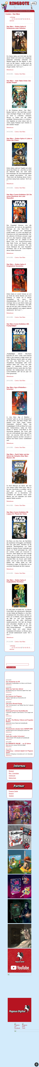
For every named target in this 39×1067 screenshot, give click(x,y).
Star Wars (22, 74)
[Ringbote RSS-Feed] (24, 1028)
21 (29, 19)
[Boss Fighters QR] (19, 824)
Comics (17, 74)
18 (23, 19)
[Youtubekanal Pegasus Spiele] (19, 972)
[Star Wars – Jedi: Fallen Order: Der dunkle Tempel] (19, 96)
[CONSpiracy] (19, 975)
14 (16, 19)
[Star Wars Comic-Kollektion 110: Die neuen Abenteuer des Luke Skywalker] (19, 211)
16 (20, 19)
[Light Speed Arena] (19, 898)
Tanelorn (11, 796)
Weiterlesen (10, 70)
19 (25, 19)
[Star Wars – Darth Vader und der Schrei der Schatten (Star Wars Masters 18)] (19, 472)
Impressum (12, 775)
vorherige (12, 17)
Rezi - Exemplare (14, 773)
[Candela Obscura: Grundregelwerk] (19, 947)
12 (12, 19)
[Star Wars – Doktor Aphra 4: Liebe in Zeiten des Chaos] (19, 154)
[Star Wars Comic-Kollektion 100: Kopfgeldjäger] (19, 340)
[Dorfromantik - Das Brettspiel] (19, 873)
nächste (12, 21)
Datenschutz (12, 778)
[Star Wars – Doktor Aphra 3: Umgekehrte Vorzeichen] (19, 280)
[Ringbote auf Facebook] (17, 1028)
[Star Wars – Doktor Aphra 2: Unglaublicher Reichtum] (19, 596)
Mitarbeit (11, 771)
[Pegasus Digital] (19, 1021)
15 (18, 19)
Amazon (11, 793)
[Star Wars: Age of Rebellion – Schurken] (19, 403)
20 (27, 19)
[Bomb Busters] (19, 848)
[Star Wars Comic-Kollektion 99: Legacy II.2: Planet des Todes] (19, 527)
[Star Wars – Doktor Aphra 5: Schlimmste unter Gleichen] (19, 42)
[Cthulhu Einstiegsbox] (19, 922)
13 (14, 19)
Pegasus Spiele (13, 791)
